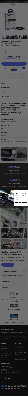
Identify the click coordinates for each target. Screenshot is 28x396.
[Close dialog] (27, 191)
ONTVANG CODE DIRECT (21, 202)
